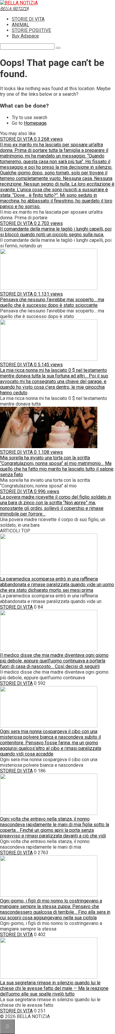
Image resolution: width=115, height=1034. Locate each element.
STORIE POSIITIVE (31, 30)
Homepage (35, 123)
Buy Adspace (25, 36)
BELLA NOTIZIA (14, 9)
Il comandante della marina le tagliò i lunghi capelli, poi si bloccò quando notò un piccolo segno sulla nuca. (55, 231)
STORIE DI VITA (28, 19)
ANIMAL (20, 24)
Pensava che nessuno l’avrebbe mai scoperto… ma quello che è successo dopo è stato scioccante (52, 302)
